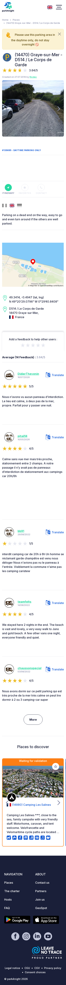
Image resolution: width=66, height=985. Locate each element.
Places (16, 20)
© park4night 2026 (16, 978)
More (33, 719)
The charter (12, 891)
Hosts (8, 899)
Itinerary (8, 193)
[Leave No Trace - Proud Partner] (47, 952)
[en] (50, 6)
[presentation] (7, 108)
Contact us (42, 882)
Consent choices (35, 972)
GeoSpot (41, 908)
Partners (40, 891)
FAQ (7, 908)
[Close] (59, 34)
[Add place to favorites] (55, 766)
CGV (37, 967)
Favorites (25, 193)
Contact (41, 193)
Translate (58, 375)
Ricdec (33, 77)
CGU (27, 967)
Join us (40, 899)
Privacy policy (52, 967)
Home (5, 20)
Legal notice (12, 967)
